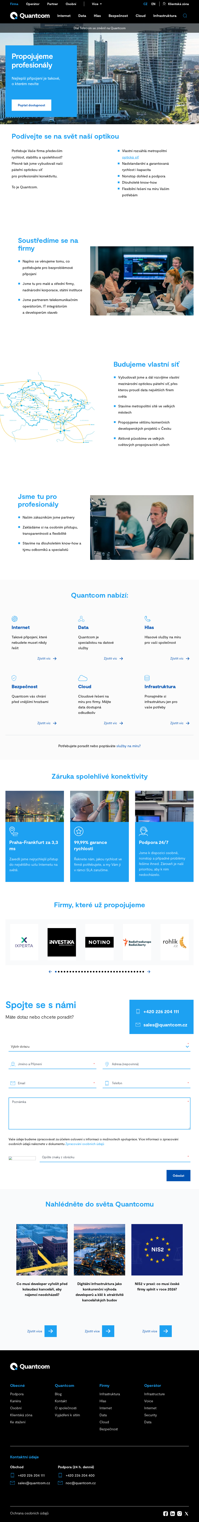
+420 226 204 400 (80, 1475)
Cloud (141, 15)
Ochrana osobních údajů (29, 1513)
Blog (58, 1394)
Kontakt (61, 1401)
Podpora (17, 1394)
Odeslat (178, 1175)
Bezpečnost (118, 15)
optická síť (130, 157)
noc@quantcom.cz (81, 1483)
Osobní (71, 4)
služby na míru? (128, 746)
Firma (14, 4)
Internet (64, 15)
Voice (148, 1401)
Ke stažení (17, 1422)
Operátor (32, 4)
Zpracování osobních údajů (84, 1144)
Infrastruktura (164, 15)
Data (82, 15)
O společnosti (66, 1408)
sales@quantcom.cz (165, 1024)
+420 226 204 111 (161, 1011)
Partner (52, 4)
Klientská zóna (178, 4)
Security (150, 1415)
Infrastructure (154, 1394)
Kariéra (15, 1401)
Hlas (97, 15)
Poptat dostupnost (31, 105)
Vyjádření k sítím (67, 1415)
